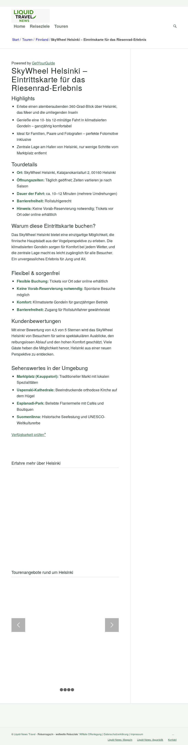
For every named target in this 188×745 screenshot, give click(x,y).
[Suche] (174, 26)
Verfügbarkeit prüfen (27, 434)
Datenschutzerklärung (116, 734)
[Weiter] (112, 625)
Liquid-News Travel (24, 734)
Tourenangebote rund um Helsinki (42, 572)
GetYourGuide (43, 63)
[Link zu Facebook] (173, 733)
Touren (27, 39)
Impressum (136, 734)
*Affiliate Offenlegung (90, 734)
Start (15, 39)
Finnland (42, 39)
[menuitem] (19, 26)
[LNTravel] (30, 16)
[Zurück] (18, 625)
